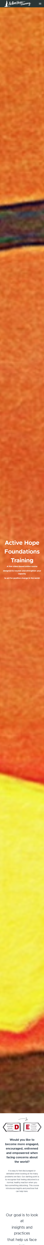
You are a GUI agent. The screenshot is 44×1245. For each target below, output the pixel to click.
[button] (40, 4)
